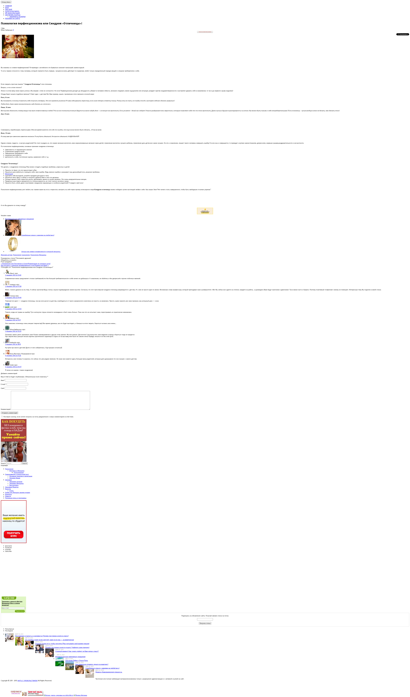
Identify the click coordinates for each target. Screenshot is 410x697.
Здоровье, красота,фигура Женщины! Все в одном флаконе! (12, 603)
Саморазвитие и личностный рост (17, 474)
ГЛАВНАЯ (8, 6)
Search (3, 463)
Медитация (9, 174)
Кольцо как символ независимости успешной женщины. (41, 251)
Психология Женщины (38, 255)
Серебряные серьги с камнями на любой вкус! (37, 235)
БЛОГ (7, 7)
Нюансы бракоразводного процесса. (108, 672)
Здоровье (8, 480)
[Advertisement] (205, 121)
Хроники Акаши (14, 478)
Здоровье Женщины (16, 483)
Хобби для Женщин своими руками (17, 492)
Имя (3, 380)
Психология (17, 255)
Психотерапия (19, 472)
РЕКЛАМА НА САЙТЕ (12, 18)
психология (26, 255)
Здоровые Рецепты (11, 487)
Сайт (2, 388)
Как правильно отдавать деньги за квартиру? (91, 664)
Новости (8, 496)
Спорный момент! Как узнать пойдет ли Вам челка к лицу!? (77, 651)
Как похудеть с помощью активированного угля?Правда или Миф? (25, 265)
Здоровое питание (15, 481)
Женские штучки (6, 255)
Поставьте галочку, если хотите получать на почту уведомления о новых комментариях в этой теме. (38, 417)
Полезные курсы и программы (15, 498)
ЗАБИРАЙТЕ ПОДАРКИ (17, 17)
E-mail (3, 384)
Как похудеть (13, 485)
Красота (8, 489)
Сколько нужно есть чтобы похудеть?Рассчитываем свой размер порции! (62, 644)
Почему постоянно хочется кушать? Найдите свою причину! (67, 647)
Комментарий (5, 409)
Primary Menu (6, 2)
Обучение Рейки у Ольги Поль (76, 660)
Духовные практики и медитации (20, 476)
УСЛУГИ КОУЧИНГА (12, 11)
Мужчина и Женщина (16, 471)
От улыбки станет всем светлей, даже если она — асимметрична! (49, 640)
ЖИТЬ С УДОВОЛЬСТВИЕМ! (28, 680)
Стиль (11, 491)
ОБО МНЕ (8, 9)
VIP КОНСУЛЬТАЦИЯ (12, 13)
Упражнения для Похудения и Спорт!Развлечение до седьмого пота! (25, 263)
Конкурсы (8, 494)
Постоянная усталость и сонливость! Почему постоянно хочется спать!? (42, 636)
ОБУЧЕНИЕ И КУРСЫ (12, 15)
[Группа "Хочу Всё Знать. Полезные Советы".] (35, 695)
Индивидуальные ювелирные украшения (19, 219)
